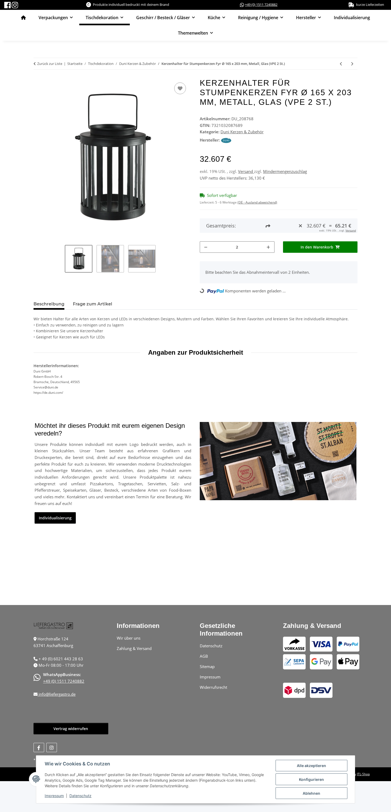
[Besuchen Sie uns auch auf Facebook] (39, 747)
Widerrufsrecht (213, 687)
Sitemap (207, 666)
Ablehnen (311, 793)
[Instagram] (15, 4)
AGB (204, 656)
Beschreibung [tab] (49, 303)
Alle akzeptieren (311, 765)
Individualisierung (352, 17)
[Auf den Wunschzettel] (180, 88)
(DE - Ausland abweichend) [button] (257, 202)
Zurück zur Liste (49, 63)
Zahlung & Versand (134, 648)
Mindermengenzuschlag (285, 171)
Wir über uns (128, 638)
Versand (246, 171)
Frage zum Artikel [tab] (92, 303)
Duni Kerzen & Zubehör (242, 131)
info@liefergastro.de (57, 694)
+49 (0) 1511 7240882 (261, 4)
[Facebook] (8, 4)
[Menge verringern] (206, 247)
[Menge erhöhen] (268, 247)
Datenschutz (80, 795)
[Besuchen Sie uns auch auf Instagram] (51, 747)
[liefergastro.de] (23, 17)
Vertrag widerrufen (70, 728)
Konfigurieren (311, 779)
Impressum (54, 795)
